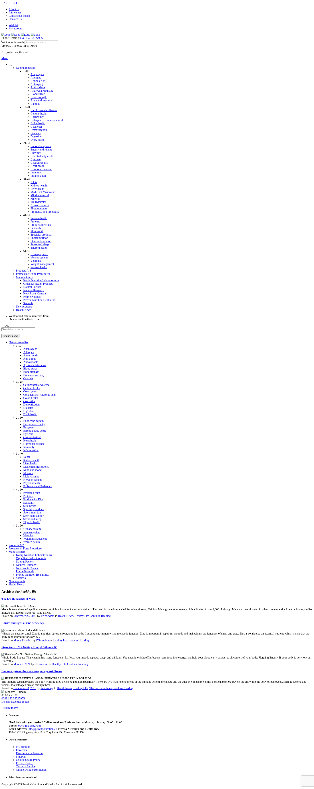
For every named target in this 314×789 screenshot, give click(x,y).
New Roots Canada (34, 293)
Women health (39, 267)
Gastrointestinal (39, 162)
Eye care (36, 159)
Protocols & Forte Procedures (33, 273)
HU (8, 3)
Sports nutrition (39, 237)
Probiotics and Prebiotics (45, 211)
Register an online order (29, 753)
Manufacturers (24, 277)
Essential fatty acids (42, 156)
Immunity (36, 172)
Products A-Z (23, 270)
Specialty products (41, 234)
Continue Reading (100, 615)
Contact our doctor (19, 15)
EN (3, 3)
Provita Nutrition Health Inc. (39, 300)
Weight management (42, 264)
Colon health (38, 123)
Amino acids (38, 80)
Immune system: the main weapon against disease (31, 671)
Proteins (35, 221)
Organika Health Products (38, 283)
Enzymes (36, 152)
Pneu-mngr (47, 688)
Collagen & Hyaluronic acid (47, 120)
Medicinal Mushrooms (43, 192)
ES (13, 3)
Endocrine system (41, 146)
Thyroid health (39, 247)
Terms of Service (25, 766)
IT (17, 3)
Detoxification (39, 129)
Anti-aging (37, 84)
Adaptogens (37, 74)
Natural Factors (32, 286)
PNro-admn (47, 615)
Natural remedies (25, 67)
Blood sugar (38, 93)
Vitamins (36, 260)
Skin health (37, 231)
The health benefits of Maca (18, 599)
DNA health (38, 139)
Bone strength (39, 97)
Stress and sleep (40, 244)
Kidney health (39, 185)
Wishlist (13, 25)
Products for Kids (41, 224)
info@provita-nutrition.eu (42, 728)
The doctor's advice (100, 688)
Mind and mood (40, 195)
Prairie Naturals (32, 296)
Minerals (36, 198)
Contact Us (15, 19)
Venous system (39, 257)
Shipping (21, 756)
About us (14, 9)
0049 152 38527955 (31, 37)
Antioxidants (38, 87)
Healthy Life (82, 615)
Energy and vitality (41, 149)
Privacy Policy (24, 763)
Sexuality (36, 228)
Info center (15, 12)
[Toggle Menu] (10, 65)
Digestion (36, 136)
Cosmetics (36, 126)
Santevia (28, 303)
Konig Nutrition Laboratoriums (41, 280)
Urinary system (39, 254)
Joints (34, 182)
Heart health (38, 165)
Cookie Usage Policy (28, 759)
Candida (35, 103)
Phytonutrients (39, 208)
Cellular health (39, 113)
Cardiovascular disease (44, 110)
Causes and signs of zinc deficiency (22, 623)
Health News (23, 309)
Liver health (37, 188)
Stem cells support (41, 241)
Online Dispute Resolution (31, 769)
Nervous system (40, 205)
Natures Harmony (33, 290)
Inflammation (38, 175)
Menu (4, 58)
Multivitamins (38, 201)
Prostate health (39, 218)
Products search (15, 42)
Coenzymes (37, 116)
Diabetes (36, 133)
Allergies (36, 77)
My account (15, 28)
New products (24, 306)
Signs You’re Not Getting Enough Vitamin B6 (29, 647)
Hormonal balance (41, 169)
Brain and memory (41, 100)
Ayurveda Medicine (42, 90)
